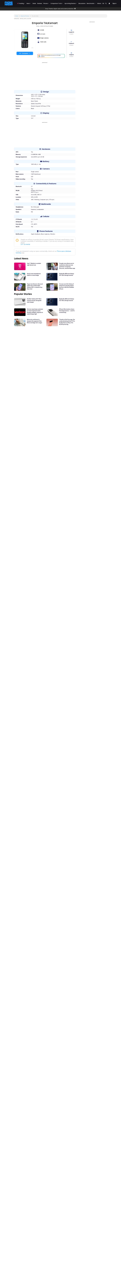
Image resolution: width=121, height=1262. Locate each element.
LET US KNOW (25, 244)
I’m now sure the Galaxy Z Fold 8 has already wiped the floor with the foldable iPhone (66, 286)
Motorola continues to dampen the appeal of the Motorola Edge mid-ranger (34, 321)
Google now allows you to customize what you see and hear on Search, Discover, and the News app (67, 266)
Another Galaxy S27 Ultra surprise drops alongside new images (34, 300)
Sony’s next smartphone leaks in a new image (34, 274)
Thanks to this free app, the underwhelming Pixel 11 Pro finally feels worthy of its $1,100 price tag (67, 322)
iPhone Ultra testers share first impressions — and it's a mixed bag (67, 310)
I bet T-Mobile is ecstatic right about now (34, 264)
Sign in (114, 3)
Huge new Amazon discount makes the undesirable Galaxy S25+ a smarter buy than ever (35, 286)
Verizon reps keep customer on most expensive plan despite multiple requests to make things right (35, 311)
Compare (25, 53)
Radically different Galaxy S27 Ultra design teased (66, 274)
